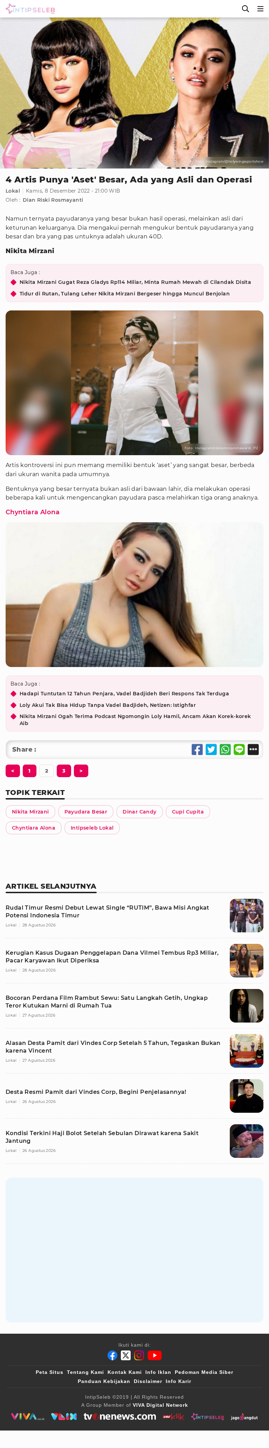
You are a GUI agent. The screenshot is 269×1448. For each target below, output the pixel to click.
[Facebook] (112, 1355)
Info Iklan (158, 1372)
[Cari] (245, 8)
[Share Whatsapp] (225, 749)
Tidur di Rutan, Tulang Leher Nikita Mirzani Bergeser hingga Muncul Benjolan (125, 294)
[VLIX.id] (64, 1416)
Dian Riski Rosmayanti (53, 200)
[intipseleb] (207, 1416)
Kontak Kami (125, 1372)
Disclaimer (148, 1381)
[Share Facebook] (197, 749)
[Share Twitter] (211, 749)
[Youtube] (154, 1355)
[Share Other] (253, 749)
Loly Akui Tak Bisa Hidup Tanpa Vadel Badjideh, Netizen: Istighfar (108, 705)
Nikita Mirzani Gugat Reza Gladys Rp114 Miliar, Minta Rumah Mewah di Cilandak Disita (135, 282)
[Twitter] (126, 1355)
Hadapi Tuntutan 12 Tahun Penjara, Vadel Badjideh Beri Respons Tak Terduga (124, 693)
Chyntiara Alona (33, 512)
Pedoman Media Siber (204, 1372)
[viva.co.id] (27, 1416)
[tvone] (120, 1416)
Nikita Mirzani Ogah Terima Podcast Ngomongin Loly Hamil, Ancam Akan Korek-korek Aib (135, 719)
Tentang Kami (85, 1372)
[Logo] (28, 8)
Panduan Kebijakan (104, 1381)
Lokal (13, 191)
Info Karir (178, 1381)
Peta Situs (49, 1372)
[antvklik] (173, 1416)
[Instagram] (139, 1355)
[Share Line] (239, 749)
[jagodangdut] (244, 1416)
